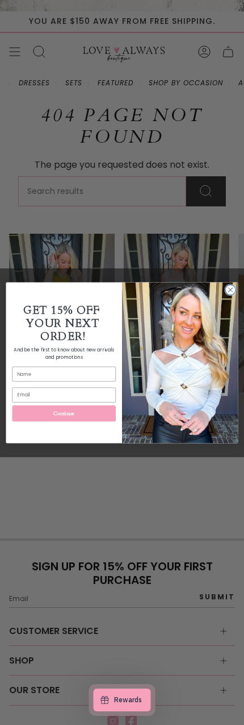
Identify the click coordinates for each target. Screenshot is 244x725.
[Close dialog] (230, 289)
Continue (64, 413)
